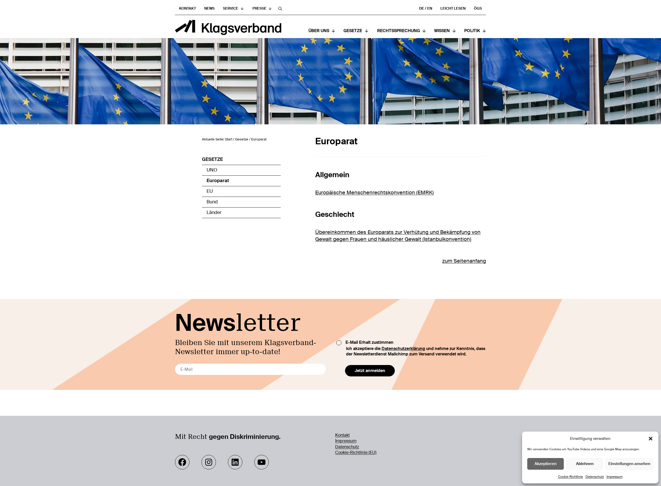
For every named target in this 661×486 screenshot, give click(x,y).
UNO (212, 170)
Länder (214, 212)
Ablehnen (585, 463)
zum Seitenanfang (464, 261)
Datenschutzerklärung (403, 348)
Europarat (218, 180)
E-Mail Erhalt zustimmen (369, 342)
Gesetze (212, 159)
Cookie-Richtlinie (570, 477)
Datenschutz (595, 477)
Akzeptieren (546, 463)
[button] (650, 438)
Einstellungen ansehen (629, 463)
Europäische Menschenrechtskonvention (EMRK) (374, 192)
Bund (212, 202)
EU (210, 191)
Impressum (615, 477)
